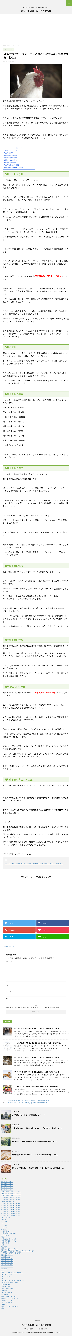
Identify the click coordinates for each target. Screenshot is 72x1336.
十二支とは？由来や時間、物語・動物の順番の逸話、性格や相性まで (34, 863)
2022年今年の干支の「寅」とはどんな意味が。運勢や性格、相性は (36, 1072)
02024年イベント (7, 1188)
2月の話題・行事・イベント (10, 1199)
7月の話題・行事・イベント (10, 1211)
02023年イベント (7, 1186)
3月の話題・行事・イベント (10, 1203)
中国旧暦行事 (5, 1231)
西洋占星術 (5, 1294)
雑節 (2, 1308)
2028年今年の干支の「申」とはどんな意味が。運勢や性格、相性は (29, 1100)
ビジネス (4, 1225)
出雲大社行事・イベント (9, 1249)
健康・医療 (5, 1243)
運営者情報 (37, 1320)
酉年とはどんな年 (11, 150)
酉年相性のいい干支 (12, 165)
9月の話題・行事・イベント (10, 1215)
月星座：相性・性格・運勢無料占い (13, 1280)
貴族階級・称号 (6, 1300)
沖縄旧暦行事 (5, 1284)
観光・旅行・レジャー (8, 1296)
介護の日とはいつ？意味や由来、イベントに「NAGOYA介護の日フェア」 (37, 1128)
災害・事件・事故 (7, 1288)
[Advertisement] (36, 29)
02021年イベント (7, 1182)
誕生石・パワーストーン (9, 1298)
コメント (9, 961)
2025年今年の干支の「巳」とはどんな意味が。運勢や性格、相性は (36, 1057)
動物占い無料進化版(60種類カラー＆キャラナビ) (17, 1251)
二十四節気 (5, 1235)
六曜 (2, 1245)
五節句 (3, 1237)
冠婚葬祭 (4, 1247)
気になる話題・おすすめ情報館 (36, 10)
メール (8, 992)
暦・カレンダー (6, 1274)
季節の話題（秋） (7, 1265)
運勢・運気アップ (7, 1302)
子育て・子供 (5, 1257)
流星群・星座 (5, 1286)
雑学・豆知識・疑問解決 (9, 1306)
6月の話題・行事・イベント (10, 1209)
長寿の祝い (5, 1304)
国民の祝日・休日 (7, 1255)
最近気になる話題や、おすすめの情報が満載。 (36, 1329)
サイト (8, 998)
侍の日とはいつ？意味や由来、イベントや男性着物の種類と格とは (34, 1141)
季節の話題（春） (7, 1263)
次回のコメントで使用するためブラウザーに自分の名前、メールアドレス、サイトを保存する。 (34, 1007)
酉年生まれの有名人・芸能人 (15, 167)
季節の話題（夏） (7, 1261)
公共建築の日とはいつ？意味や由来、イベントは (28, 1115)
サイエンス (5, 1223)
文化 (2, 1271)
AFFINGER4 (57, 1332)
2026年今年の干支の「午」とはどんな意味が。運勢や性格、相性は (36, 1028)
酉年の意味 (9, 153)
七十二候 (4, 1227)
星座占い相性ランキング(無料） (12, 1272)
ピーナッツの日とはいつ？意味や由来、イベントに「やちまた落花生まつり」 (38, 1168)
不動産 (3, 1229)
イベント (4, 1221)
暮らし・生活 (5, 1276)
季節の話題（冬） (7, 1259)
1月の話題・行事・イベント (10, 1197)
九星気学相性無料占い (8, 1233)
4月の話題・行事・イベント (10, 1205)
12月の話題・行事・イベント (11, 1195)
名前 (8, 985)
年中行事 (4, 1269)
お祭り (3, 1219)
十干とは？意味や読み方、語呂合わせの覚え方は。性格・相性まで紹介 (38, 1043)
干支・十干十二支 (9, 946)
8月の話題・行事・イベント (10, 1213)
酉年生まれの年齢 (11, 155)
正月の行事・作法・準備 (9, 1282)
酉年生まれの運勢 (11, 158)
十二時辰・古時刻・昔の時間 (11, 1253)
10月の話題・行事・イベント (11, 1192)
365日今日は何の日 (7, 1201)
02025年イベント (7, 1190)
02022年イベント (7, 1184)
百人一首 (4, 1290)
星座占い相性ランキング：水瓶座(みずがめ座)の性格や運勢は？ (28, 1103)
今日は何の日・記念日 (8, 1239)
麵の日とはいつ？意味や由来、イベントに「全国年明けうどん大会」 (35, 1154)
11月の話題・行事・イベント (11, 1194)
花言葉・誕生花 (6, 1292)
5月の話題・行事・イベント (10, 1207)
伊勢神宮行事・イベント (9, 1241)
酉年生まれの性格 (11, 160)
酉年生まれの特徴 (11, 162)
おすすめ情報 (5, 1217)
